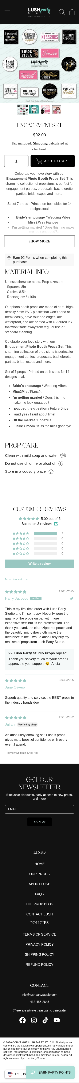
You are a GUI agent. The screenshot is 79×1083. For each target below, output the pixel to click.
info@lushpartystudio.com (40, 994)
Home (40, 864)
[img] (15, 592)
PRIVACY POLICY (39, 944)
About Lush (40, 884)
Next (74, 63)
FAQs (39, 894)
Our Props (39, 874)
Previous (4, 63)
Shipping (40, 143)
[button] (7, 12)
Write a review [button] (39, 563)
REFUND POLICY (40, 964)
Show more (39, 241)
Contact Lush (39, 914)
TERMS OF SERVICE (39, 934)
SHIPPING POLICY (39, 954)
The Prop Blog (39, 904)
